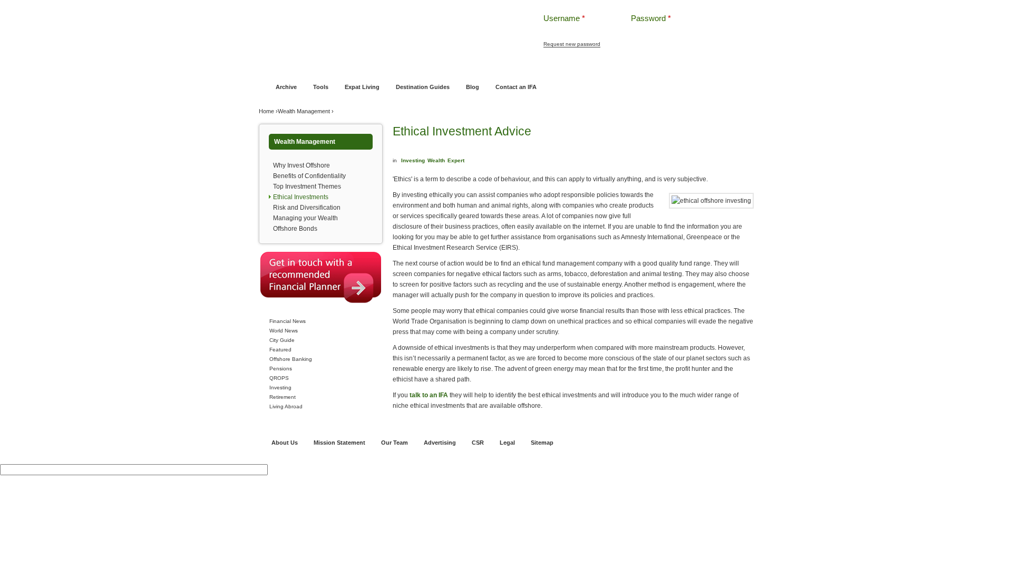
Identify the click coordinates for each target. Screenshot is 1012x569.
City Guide (282, 340)
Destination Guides (423, 87)
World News (283, 330)
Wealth (436, 160)
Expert (455, 160)
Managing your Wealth (305, 218)
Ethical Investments (300, 197)
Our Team (394, 442)
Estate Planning (592, 67)
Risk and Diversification (306, 207)
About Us (284, 442)
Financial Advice (313, 67)
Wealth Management (533, 67)
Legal (507, 442)
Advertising (440, 442)
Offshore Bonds (295, 228)
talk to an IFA (429, 395)
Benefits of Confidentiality (309, 176)
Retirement (282, 397)
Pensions (280, 368)
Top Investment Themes (307, 186)
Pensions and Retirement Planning (449, 67)
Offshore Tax (639, 67)
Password (651, 18)
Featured (280, 349)
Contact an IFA (516, 87)
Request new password (571, 44)
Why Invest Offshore (301, 165)
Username (564, 18)
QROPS (279, 378)
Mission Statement (339, 442)
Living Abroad (286, 406)
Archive (286, 87)
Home (274, 67)
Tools (320, 87)
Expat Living (362, 87)
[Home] (383, 26)
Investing (280, 387)
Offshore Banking (368, 67)
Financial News (287, 321)
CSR (478, 442)
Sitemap (542, 442)
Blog (472, 87)
